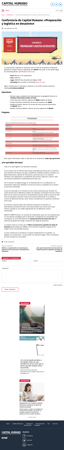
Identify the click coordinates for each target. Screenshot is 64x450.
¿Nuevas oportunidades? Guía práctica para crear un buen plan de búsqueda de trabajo (32, 330)
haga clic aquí (40, 82)
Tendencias (29, 424)
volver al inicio (32, 417)
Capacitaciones (40, 424)
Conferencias (9, 14)
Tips (48, 424)
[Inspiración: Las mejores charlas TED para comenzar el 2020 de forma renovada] (32, 401)
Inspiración (27, 425)
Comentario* (5, 268)
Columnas (37, 425)
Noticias (55, 424)
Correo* (36, 261)
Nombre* (4, 261)
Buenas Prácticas (18, 424)
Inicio (3, 14)
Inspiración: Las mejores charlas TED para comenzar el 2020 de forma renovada (31, 405)
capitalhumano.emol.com (26, 72)
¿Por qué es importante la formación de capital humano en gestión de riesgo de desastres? (49, 249)
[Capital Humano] (15, 6)
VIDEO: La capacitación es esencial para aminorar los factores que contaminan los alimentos (15, 249)
